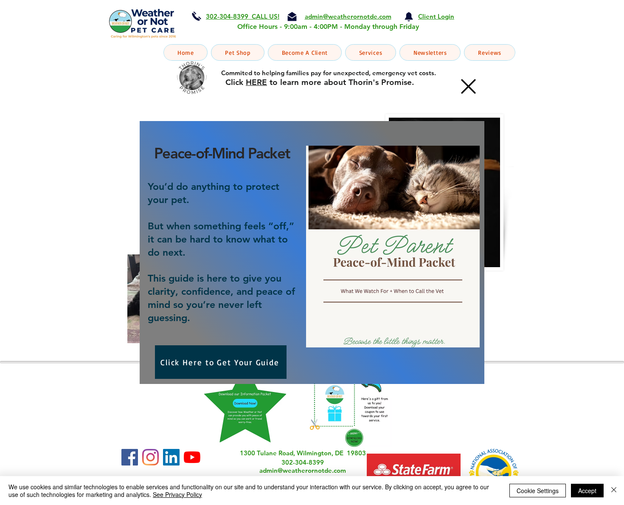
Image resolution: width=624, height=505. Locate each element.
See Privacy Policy (177, 494)
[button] (468, 86)
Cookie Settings (538, 490)
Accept (587, 490)
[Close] (614, 490)
